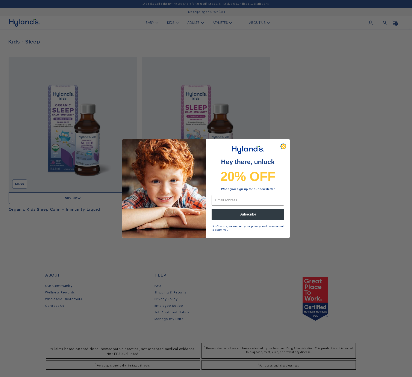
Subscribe (247, 214)
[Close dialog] (283, 146)
